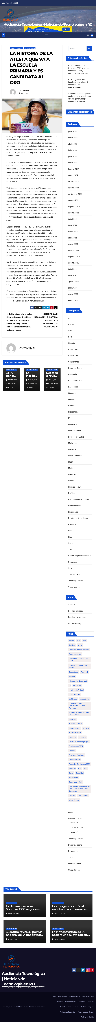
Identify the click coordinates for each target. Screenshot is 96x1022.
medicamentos (74, 728)
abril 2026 (72, 144)
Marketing (72, 443)
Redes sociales (74, 506)
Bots (70, 337)
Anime (71, 324)
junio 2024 (72, 157)
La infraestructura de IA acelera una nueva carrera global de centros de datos (70, 935)
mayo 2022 (73, 232)
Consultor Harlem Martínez (79, 650)
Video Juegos (74, 800)
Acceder (71, 605)
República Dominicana (78, 518)
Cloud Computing (75, 349)
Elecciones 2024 (75, 381)
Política (71, 493)
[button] (88, 35)
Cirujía (80, 645)
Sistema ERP (74, 574)
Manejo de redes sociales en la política (79, 713)
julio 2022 (72, 219)
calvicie (72, 645)
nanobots (72, 737)
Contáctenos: (62, 997)
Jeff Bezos (73, 699)
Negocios (72, 474)
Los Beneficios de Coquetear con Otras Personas (77, 705)
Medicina (72, 449)
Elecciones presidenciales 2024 (78, 659)
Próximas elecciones (76, 755)
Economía (72, 374)
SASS (71, 549)
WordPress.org (74, 623)
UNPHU (72, 796)
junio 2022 (72, 225)
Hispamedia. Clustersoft (78, 681)
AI (69, 318)
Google (71, 399)
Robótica (72, 524)
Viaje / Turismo (83, 796)
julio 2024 (72, 150)
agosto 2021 (73, 263)
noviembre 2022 (75, 194)
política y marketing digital (79, 742)
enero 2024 (73, 175)
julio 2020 (72, 288)
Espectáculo (73, 672)
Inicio (70, 812)
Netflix (71, 481)
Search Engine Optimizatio (79, 556)
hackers (71, 406)
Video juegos (73, 587)
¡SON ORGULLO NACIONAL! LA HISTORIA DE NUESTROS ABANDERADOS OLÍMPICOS (46, 320)
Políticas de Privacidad (67, 1012)
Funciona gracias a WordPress (12, 1007)
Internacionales (74, 431)
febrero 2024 (73, 169)
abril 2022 (72, 238)
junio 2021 (72, 275)
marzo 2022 (73, 244)
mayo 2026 (73, 138)
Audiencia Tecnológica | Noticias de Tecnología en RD (23, 978)
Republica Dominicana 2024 (79, 764)
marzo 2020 (73, 294)
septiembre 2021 (75, 257)
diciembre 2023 (74, 182)
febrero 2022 (73, 250)
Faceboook (73, 387)
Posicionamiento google (78, 499)
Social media (74, 777)
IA (69, 418)
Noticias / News (30, 48)
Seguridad (72, 562)
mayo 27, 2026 (59, 913)
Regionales (73, 512)
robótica (72, 768)
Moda (70, 468)
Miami (70, 462)
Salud (70, 543)
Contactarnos (74, 870)
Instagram (72, 424)
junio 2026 (72, 132)
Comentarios (73, 362)
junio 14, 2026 (13, 913)
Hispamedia (73, 412)
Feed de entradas (75, 611)
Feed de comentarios (77, 617)
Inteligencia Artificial (76, 690)
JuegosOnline (84, 699)
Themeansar (41, 1007)
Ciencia (71, 343)
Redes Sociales (75, 760)
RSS (70, 537)
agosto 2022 (73, 213)
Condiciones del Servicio (86, 1012)
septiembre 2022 (75, 207)
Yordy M (25, 90)
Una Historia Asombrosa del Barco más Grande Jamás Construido (79, 788)
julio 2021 (72, 269)
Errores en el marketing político (78, 666)
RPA (70, 531)
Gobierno (72, 393)
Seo (70, 568)
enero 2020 (73, 300)
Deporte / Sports (16, 48)
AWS (70, 331)
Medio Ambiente (75, 456)
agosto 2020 (73, 282)
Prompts (72, 751)
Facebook (84, 672)
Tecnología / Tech (75, 581)
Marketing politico (75, 724)
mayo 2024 (73, 163)
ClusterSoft (73, 356)
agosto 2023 (73, 188)
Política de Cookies (87, 1017)
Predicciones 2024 (76, 746)
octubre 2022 (73, 200)
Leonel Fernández (76, 437)
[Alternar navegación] (46, 35)
